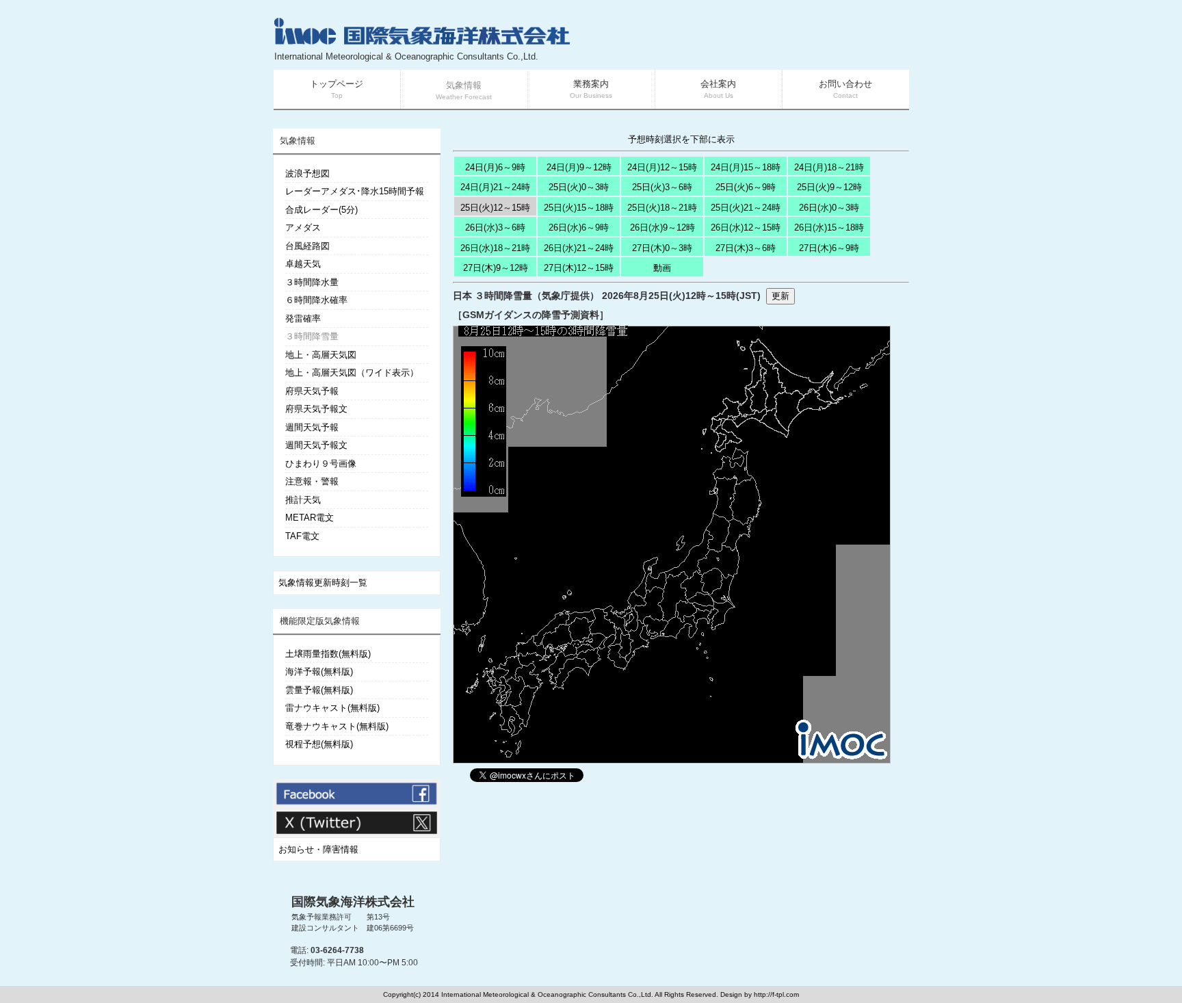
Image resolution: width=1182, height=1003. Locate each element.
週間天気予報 (312, 427)
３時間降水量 (312, 282)
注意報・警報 (312, 481)
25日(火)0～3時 (579, 187)
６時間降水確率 (316, 300)
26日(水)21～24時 (579, 248)
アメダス (303, 227)
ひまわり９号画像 (320, 463)
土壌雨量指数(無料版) (328, 654)
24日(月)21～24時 (495, 187)
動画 (662, 268)
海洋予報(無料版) (319, 671)
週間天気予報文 (316, 445)
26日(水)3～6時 (495, 227)
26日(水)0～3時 (829, 208)
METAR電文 (309, 517)
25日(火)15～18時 (579, 208)
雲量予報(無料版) (319, 690)
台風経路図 (307, 246)
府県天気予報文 (316, 409)
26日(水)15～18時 (829, 227)
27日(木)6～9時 (829, 248)
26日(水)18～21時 (495, 248)
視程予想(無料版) (319, 744)
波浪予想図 (307, 173)
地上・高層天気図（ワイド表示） (352, 372)
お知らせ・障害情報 (318, 849)
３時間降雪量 (312, 336)
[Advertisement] (746, 41)
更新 (780, 296)
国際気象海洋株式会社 (353, 902)
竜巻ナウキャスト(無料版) (337, 726)
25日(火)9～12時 (829, 187)
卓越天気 (303, 264)
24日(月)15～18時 (745, 167)
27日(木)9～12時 (495, 268)
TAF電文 (302, 536)
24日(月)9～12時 (579, 167)
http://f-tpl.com (776, 994)
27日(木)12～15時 (579, 268)
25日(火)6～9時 (745, 187)
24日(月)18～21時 (829, 167)
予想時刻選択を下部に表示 (681, 139)
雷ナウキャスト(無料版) (332, 708)
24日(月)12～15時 (662, 167)
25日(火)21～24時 (745, 208)
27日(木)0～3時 (662, 248)
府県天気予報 (312, 391)
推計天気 (303, 500)
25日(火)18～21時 (662, 208)
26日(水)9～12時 (662, 227)
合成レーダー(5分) (321, 210)
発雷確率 (303, 318)
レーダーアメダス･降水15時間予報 (354, 191)
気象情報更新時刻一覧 (322, 582)
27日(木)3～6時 (745, 248)
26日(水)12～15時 (745, 227)
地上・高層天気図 (320, 355)
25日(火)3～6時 (662, 187)
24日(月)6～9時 (495, 167)
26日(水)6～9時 (579, 227)
